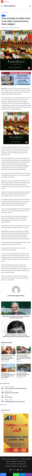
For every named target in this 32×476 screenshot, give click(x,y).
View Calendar (3, 404)
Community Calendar (22, 466)
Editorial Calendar (21, 463)
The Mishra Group (21, 461)
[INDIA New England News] (10, 6)
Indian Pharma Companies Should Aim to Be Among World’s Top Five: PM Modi (8, 375)
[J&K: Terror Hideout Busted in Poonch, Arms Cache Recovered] (24, 368)
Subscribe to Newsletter (10, 466)
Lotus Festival (8, 397)
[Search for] (30, 6)
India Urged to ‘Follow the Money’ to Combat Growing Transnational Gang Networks (8, 357)
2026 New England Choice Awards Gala (15, 401)
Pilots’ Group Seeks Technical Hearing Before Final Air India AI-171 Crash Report (24, 357)
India (7, 12)
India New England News (16, 296)
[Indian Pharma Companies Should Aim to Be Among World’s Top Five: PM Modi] (8, 368)
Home (4, 12)
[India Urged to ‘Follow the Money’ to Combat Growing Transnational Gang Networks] (8, 350)
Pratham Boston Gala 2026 (11, 392)
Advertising (13, 463)
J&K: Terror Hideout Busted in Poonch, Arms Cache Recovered (23, 374)
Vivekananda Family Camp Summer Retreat (15, 388)
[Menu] (2, 6)
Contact (8, 463)
